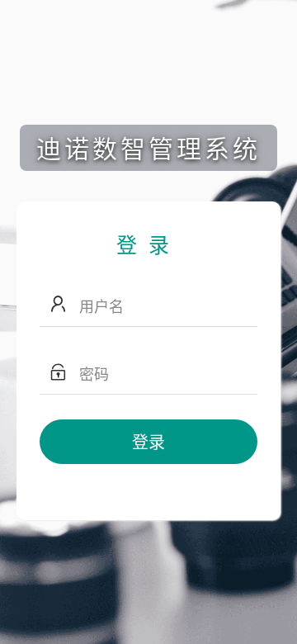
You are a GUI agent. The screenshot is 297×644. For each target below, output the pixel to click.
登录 (148, 441)
